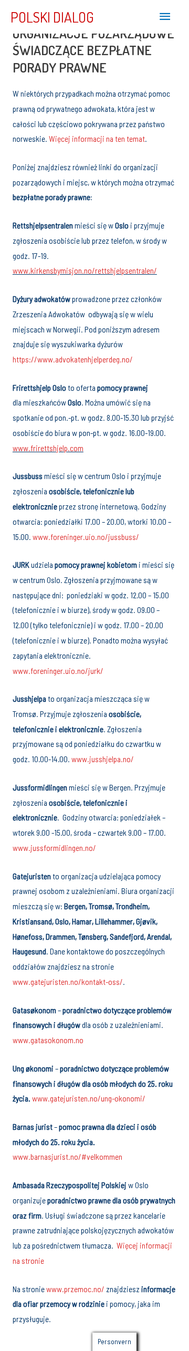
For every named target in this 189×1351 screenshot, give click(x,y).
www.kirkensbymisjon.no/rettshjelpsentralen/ (85, 270)
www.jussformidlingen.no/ (54, 848)
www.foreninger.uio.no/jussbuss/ (86, 537)
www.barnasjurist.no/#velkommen (67, 1156)
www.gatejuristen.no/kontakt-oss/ (68, 981)
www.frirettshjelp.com (48, 448)
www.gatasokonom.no (48, 1040)
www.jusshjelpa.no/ (102, 759)
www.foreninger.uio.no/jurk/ (58, 671)
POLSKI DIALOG (52, 17)
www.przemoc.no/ (75, 1289)
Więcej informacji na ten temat (97, 138)
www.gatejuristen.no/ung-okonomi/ (88, 1098)
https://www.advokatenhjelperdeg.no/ (73, 359)
